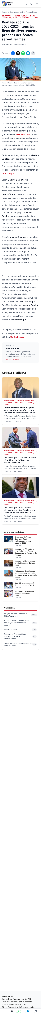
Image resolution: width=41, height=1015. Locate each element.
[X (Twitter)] (18, 53)
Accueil (4, 12)
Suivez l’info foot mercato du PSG (16, 999)
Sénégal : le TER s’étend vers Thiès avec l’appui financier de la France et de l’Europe (26, 552)
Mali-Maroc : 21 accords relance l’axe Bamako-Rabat (24, 593)
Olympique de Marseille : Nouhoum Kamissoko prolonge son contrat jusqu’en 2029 (24, 540)
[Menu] (37, 3)
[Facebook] (13, 53)
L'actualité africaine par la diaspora (17, 1002)
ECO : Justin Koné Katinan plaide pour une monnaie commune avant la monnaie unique (26, 574)
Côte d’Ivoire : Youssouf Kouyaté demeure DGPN (24, 584)
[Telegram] (28, 53)
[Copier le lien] (33, 53)
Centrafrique (8, 173)
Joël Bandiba (12, 348)
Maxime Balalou (23, 134)
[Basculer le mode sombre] (31, 4)
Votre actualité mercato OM (14, 1004)
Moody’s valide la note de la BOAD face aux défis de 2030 (25, 563)
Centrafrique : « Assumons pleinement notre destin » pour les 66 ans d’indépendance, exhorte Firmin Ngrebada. (20, 510)
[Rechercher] (26, 4)
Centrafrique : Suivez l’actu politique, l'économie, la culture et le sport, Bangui (20, 17)
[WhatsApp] (23, 53)
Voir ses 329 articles (12, 359)
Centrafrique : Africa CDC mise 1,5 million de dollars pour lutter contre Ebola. (20, 460)
